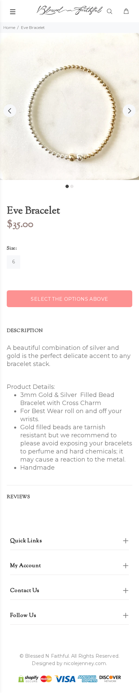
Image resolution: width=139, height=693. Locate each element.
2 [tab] (72, 186)
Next (129, 110)
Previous (9, 110)
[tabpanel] (69, 106)
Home (9, 27)
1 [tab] (67, 186)
